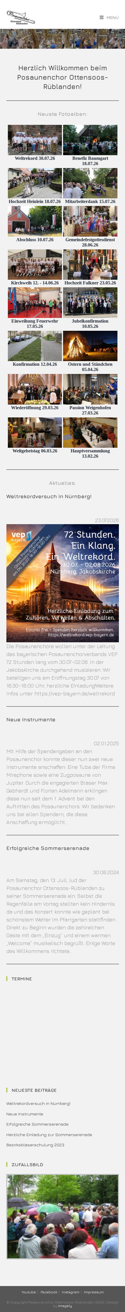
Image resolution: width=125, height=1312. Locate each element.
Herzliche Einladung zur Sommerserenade (49, 1134)
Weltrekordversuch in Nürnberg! (49, 496)
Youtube (29, 1292)
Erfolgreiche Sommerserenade (48, 848)
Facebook (49, 1292)
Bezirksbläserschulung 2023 (35, 1144)
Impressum (94, 1292)
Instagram (70, 1292)
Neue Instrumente (31, 719)
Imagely (65, 1306)
